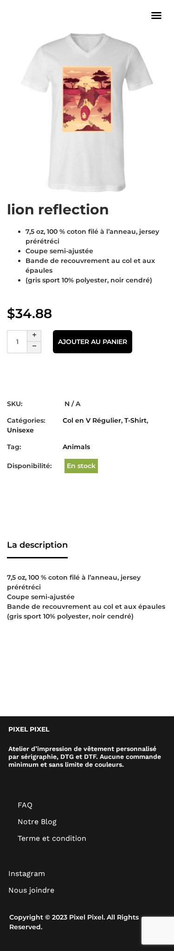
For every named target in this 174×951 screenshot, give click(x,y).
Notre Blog (37, 821)
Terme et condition (52, 838)
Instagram (26, 873)
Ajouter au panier (92, 342)
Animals (76, 447)
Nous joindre (31, 890)
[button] (156, 15)
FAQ (25, 805)
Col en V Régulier (92, 420)
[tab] (37, 545)
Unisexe (20, 430)
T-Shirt (135, 420)
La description (37, 545)
